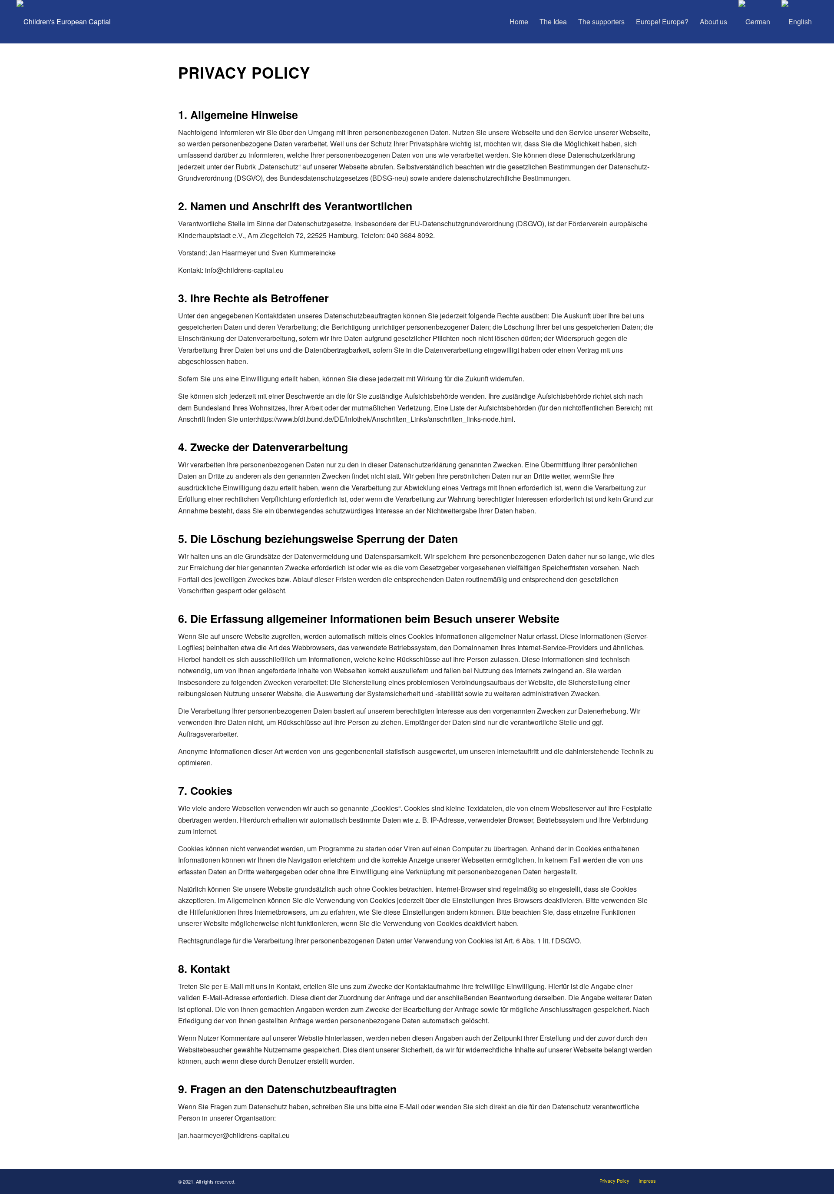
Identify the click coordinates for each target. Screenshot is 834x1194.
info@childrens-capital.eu (244, 270)
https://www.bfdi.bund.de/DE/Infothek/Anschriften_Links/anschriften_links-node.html (385, 419)
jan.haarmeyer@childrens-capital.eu (234, 1135)
